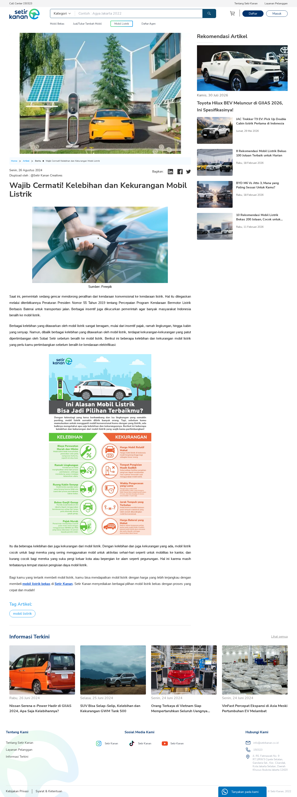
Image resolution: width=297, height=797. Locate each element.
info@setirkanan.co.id (266, 743)
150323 (257, 750)
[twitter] (188, 172)
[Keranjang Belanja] (232, 13)
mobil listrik (22, 613)
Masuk (276, 14)
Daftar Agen (149, 23)
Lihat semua (279, 637)
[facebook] (180, 171)
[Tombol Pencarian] (209, 13)
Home (14, 160)
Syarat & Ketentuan (49, 791)
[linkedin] (170, 171)
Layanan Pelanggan (276, 3)
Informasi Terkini (17, 757)
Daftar (253, 14)
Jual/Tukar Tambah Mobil (87, 23)
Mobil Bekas (57, 23)
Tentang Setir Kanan (246, 3)
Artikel (26, 160)
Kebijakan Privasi (17, 791)
